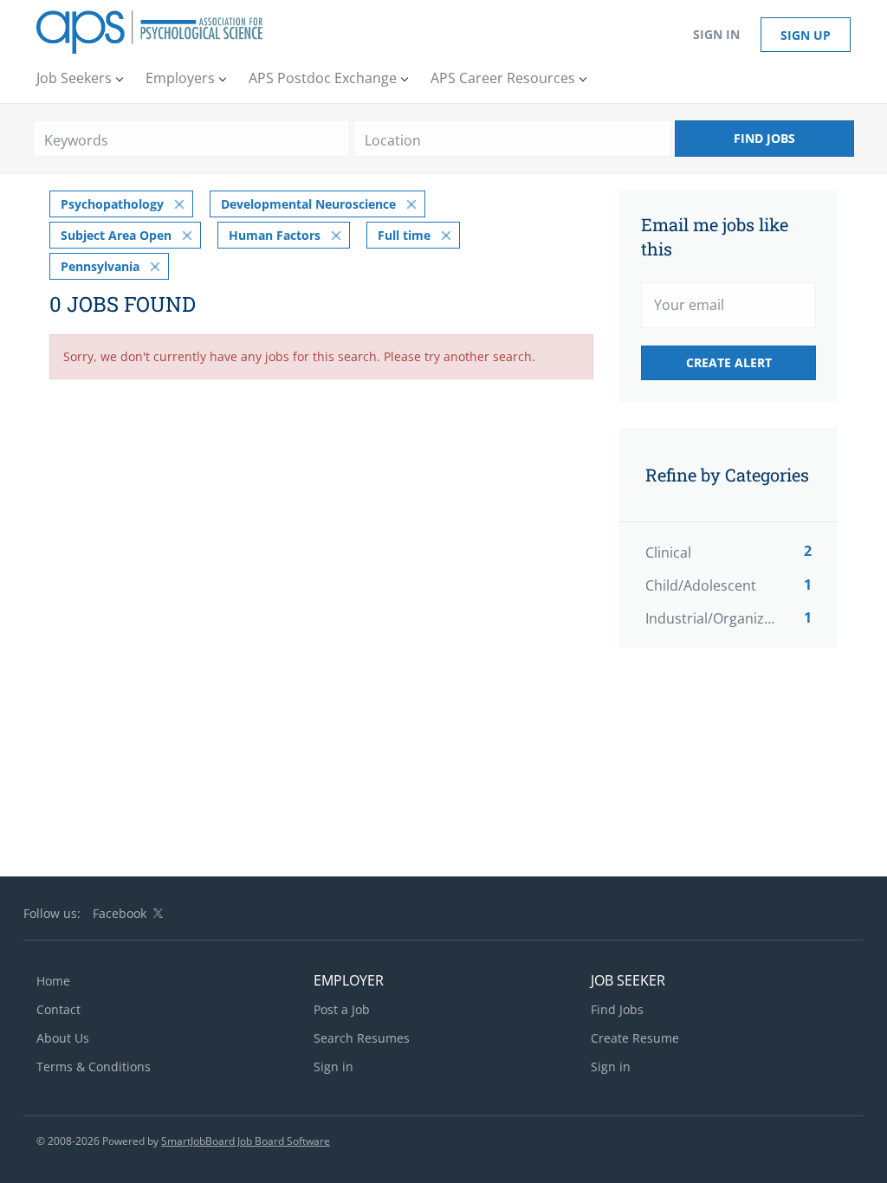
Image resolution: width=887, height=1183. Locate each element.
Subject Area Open (116, 235)
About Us (62, 1038)
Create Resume (635, 1038)
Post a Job (342, 1009)
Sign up (805, 35)
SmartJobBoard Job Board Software (245, 1141)
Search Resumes (362, 1038)
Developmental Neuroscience (308, 204)
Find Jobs (764, 138)
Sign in (716, 34)
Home (53, 981)
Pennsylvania (100, 266)
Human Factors (274, 235)
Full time (404, 235)
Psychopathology (112, 204)
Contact (58, 1009)
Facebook (119, 913)
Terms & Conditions (93, 1066)
